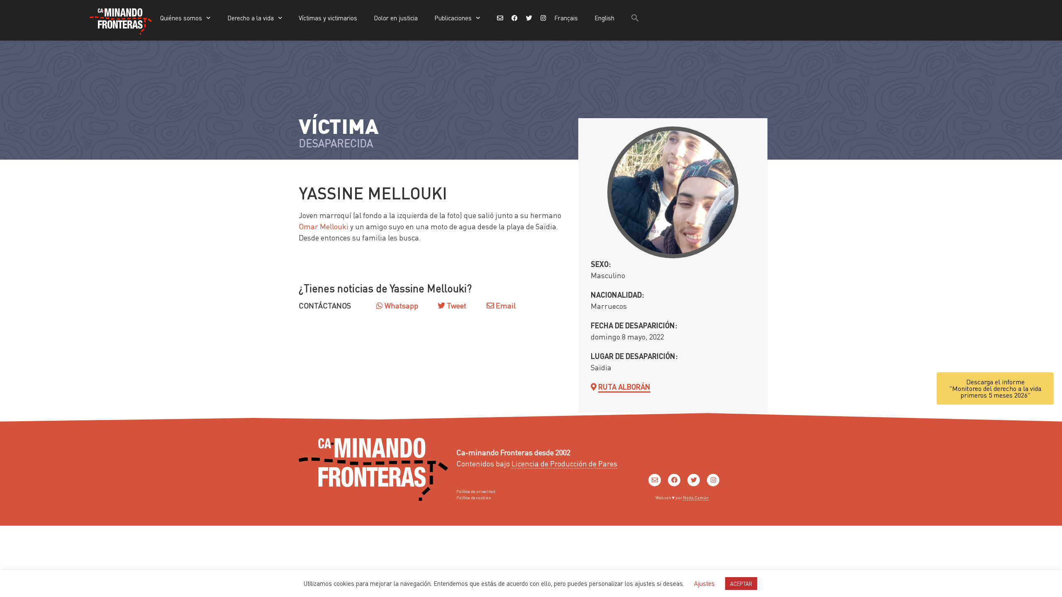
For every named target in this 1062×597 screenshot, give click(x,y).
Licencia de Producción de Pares (564, 463)
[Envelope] (654, 480)
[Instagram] (713, 480)
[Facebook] (674, 480)
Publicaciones (453, 18)
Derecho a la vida (250, 18)
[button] (635, 17)
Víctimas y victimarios (328, 18)
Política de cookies (473, 497)
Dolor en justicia (396, 18)
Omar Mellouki (323, 226)
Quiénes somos (181, 18)
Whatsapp (400, 305)
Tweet (455, 305)
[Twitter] (693, 480)
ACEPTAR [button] (741, 583)
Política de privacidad (475, 491)
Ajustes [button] (704, 583)
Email (505, 305)
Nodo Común (696, 497)
